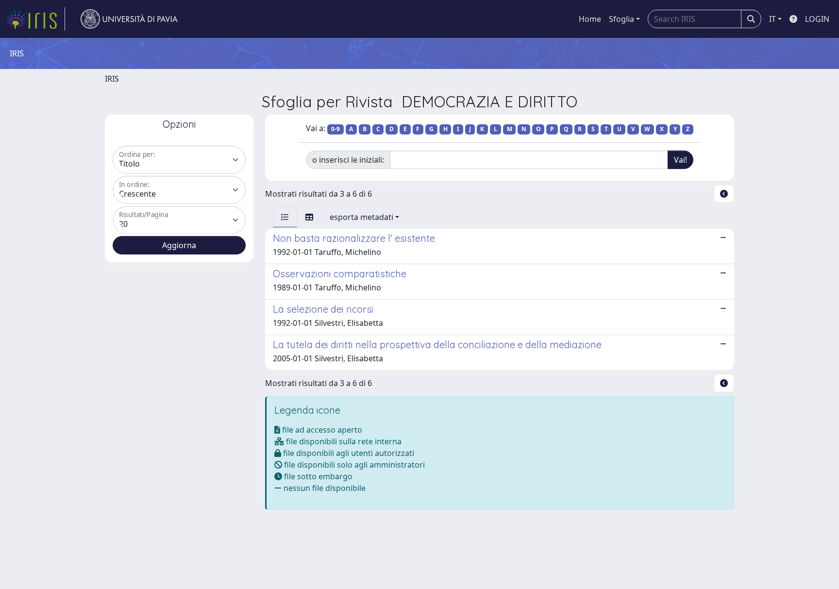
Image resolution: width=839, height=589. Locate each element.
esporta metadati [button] (361, 217)
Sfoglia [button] (621, 19)
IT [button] (772, 19)
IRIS (112, 78)
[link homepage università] (129, 19)
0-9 (335, 129)
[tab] (285, 217)
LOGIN (817, 19)
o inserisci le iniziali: (348, 159)
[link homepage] (35, 19)
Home (590, 19)
